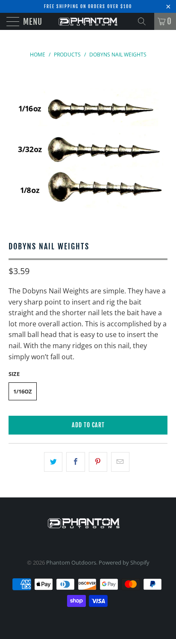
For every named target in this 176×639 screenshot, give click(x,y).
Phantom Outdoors (71, 562)
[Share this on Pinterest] (98, 462)
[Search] (145, 21)
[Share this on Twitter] (53, 462)
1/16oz (22, 391)
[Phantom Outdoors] (88, 21)
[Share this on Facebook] (75, 462)
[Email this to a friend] (120, 462)
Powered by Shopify (124, 562)
